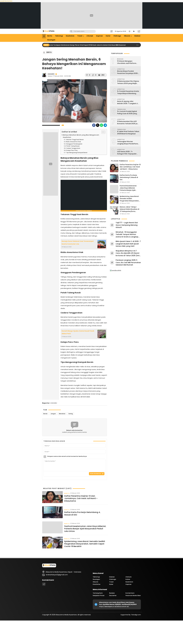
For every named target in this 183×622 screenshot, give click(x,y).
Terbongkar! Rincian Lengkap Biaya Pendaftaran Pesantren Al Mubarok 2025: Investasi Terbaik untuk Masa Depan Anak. (128, 142)
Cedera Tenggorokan (73, 148)
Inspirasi (99, 36)
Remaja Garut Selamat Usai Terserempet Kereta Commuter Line (78, 242)
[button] (112, 31)
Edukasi (137, 36)
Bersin (45, 414)
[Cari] (71, 31)
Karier (108, 36)
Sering (70, 414)
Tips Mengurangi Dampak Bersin (76, 152)
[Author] (44, 75)
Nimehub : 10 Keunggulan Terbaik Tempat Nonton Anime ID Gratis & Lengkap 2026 (127, 234)
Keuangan (51, 40)
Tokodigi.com (136, 615)
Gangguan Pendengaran (74, 144)
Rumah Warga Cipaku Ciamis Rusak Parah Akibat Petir (78, 332)
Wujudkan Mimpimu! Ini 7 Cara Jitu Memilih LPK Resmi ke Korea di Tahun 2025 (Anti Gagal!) (128, 253)
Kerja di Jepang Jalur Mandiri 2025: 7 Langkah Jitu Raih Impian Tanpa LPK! (128, 102)
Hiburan (127, 36)
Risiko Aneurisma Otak (73, 142)
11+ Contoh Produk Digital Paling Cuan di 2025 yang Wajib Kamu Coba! (127, 112)
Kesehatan (70, 36)
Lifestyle (90, 36)
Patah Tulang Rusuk (72, 146)
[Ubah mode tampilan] (129, 31)
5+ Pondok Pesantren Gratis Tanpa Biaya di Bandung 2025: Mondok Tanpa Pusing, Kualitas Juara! (128, 92)
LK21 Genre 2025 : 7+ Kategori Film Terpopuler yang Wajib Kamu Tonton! (127, 152)
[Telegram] (138, 31)
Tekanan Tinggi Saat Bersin (75, 139)
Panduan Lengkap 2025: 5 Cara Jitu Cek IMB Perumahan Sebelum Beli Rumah (128, 262)
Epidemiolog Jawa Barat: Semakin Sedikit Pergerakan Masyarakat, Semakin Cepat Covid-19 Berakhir (84, 543)
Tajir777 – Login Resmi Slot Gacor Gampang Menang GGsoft (127, 225)
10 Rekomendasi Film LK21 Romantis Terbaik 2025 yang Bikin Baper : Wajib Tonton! (128, 122)
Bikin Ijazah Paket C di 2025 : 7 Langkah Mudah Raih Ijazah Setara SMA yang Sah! (128, 243)
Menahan (62, 414)
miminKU (51, 74)
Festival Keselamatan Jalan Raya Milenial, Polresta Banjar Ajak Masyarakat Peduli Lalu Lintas (85, 528)
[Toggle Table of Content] (102, 132)
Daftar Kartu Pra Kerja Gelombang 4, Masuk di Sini (82, 513)
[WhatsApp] (101, 125)
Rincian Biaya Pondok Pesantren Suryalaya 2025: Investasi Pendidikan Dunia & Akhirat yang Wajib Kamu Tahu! (127, 72)
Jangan (53, 414)
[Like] (87, 75)
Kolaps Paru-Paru (72, 150)
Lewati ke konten (6, 1)
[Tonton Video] (134, 31)
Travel (79, 36)
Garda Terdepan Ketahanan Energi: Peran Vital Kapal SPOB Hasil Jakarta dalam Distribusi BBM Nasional (84, 45)
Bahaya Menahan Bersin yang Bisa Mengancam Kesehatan (81, 136)
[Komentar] (93, 75)
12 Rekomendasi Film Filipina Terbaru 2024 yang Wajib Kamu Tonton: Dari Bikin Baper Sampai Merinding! (128, 82)
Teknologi (59, 36)
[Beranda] (44, 36)
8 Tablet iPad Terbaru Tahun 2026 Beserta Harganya (128, 132)
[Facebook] (94, 125)
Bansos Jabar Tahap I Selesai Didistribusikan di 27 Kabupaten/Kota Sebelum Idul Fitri (129, 210)
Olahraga (117, 36)
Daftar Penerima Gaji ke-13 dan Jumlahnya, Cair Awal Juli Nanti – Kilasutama (81, 498)
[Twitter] (97, 125)
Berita (49, 36)
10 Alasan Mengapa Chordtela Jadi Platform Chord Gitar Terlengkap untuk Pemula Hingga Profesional (126, 62)
